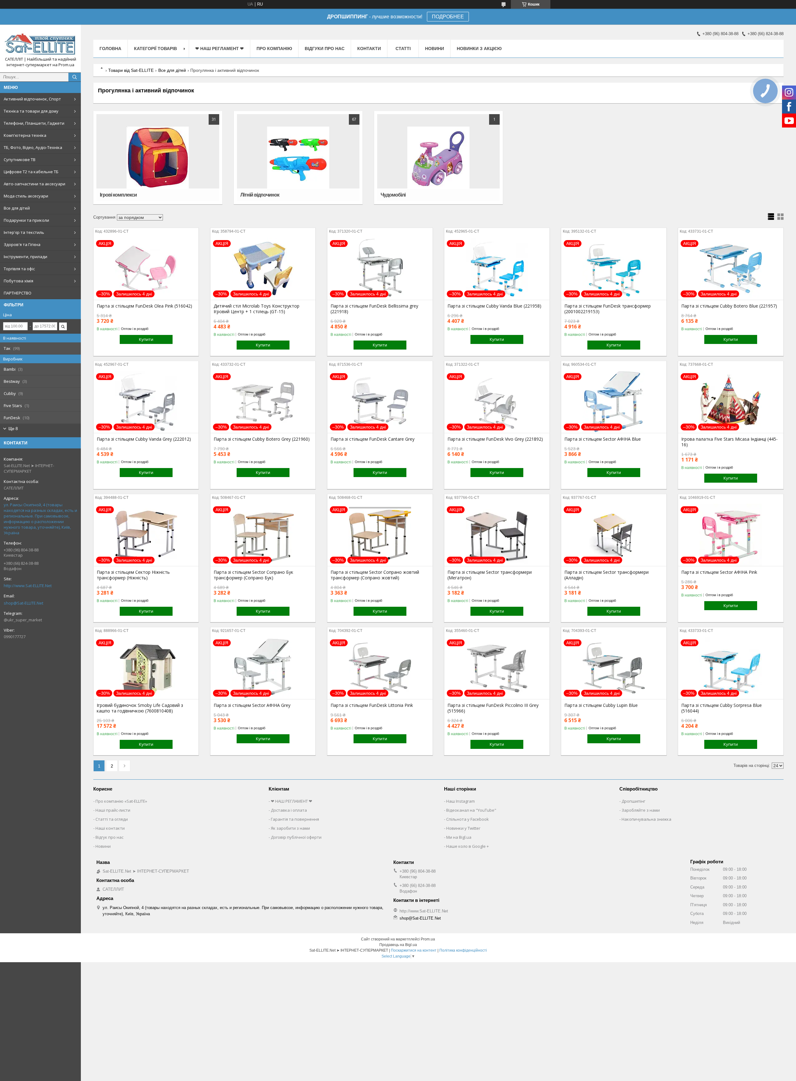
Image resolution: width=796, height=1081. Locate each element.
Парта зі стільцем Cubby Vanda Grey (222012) (144, 439)
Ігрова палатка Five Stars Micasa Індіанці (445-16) (729, 442)
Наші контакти (110, 828)
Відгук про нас (109, 837)
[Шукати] (74, 77)
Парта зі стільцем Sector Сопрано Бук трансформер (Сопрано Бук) (253, 575)
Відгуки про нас (325, 48)
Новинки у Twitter (463, 828)
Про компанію (274, 48)
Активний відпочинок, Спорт (32, 99)
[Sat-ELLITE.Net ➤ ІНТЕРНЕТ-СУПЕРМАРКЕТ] (40, 43)
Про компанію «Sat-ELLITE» (121, 801)
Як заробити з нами (290, 828)
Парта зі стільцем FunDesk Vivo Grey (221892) (495, 439)
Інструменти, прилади (25, 256)
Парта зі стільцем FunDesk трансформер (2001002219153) (607, 308)
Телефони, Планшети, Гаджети (34, 123)
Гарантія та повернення (295, 819)
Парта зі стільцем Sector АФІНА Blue (602, 439)
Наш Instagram (460, 801)
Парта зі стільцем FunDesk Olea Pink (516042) (144, 306)
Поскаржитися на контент (414, 950)
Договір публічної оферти (296, 837)
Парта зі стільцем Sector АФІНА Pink (719, 572)
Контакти (369, 48)
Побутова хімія (18, 281)
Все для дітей (17, 208)
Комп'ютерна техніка (25, 135)
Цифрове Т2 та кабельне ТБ (31, 171)
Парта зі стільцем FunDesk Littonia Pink (372, 705)
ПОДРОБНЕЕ (448, 16)
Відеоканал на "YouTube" (471, 810)
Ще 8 (13, 428)
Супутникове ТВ (19, 159)
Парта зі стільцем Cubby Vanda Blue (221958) (494, 306)
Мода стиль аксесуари (26, 196)
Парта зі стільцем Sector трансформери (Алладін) (606, 575)
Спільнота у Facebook (467, 819)
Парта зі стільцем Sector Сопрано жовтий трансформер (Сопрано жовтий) (375, 575)
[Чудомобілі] (438, 157)
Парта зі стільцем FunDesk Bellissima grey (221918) (374, 308)
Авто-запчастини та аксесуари (34, 184)
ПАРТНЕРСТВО (17, 293)
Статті (403, 48)
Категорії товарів (155, 48)
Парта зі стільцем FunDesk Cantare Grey (372, 439)
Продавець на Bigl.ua (398, 945)
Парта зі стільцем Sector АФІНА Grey (252, 705)
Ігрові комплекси (118, 194)
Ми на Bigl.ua (458, 837)
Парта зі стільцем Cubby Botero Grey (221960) (262, 439)
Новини (434, 48)
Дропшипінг (633, 801)
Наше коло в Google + (467, 846)
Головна (110, 48)
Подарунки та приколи (26, 220)
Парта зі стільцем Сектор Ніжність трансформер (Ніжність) (133, 575)
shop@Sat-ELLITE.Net (23, 603)
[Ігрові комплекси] (157, 157)
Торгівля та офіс (19, 268)
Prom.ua (428, 939)
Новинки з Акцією (479, 48)
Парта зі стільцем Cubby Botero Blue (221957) (729, 306)
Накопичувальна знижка (646, 819)
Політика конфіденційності (463, 950)
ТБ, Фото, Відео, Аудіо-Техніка (33, 147)
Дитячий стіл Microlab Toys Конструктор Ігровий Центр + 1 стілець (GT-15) (256, 308)
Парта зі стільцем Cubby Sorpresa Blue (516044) (721, 708)
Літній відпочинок (259, 194)
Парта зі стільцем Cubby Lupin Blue (601, 705)
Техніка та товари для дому (31, 111)
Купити (146, 339)
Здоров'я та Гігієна (22, 244)
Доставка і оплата (289, 810)
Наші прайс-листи (112, 810)
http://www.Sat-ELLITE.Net (28, 585)
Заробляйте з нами (641, 810)
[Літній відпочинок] (298, 157)
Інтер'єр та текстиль (24, 232)
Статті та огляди (111, 819)
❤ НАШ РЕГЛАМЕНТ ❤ (219, 48)
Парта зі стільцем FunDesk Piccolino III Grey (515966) (493, 708)
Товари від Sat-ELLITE (131, 70)
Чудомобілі (393, 194)
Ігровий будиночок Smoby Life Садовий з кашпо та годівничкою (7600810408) (140, 708)
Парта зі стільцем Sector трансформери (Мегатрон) (489, 575)
